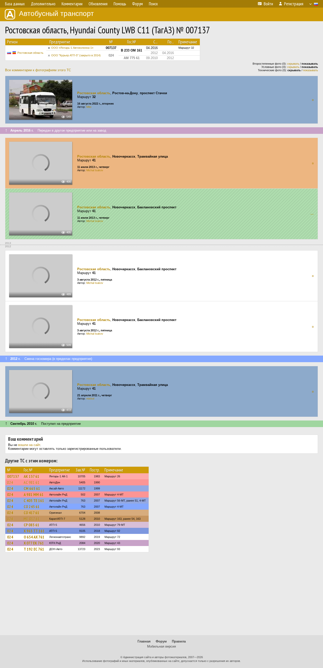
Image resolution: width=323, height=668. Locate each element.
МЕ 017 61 (32, 518)
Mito (88, 106)
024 (10, 482)
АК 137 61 (31, 476)
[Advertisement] (161, 596)
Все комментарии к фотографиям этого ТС (38, 70)
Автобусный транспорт (56, 13)
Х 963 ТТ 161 (34, 530)
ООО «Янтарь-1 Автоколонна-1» (72, 47)
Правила (179, 641)
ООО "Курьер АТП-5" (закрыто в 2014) (76, 55)
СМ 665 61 (32, 488)
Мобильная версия (161, 646)
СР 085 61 (31, 524)
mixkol (90, 398)
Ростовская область (30, 52)
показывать (310, 70)
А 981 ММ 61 (34, 494)
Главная (144, 641)
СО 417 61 (31, 512)
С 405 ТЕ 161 (34, 500)
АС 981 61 (32, 482)
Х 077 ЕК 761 (34, 543)
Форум (161, 641)
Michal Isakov (94, 170)
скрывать (293, 63)
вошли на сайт (29, 445)
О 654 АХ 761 (34, 536)
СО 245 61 (32, 506)
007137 (13, 476)
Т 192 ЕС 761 (34, 549)
